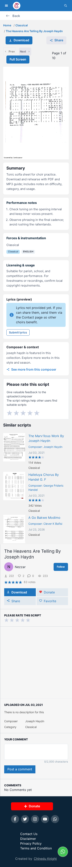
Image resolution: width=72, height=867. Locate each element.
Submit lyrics (18, 332)
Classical (21, 25)
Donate (49, 592)
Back (16, 16)
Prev (12, 51)
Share (58, 40)
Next (23, 51)
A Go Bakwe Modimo (44, 518)
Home (7, 25)
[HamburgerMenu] (6, 6)
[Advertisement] (36, 662)
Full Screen (18, 59)
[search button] (65, 6)
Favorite (50, 601)
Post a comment (19, 769)
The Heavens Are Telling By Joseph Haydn (34, 31)
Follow (61, 566)
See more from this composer (33, 369)
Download (21, 40)
